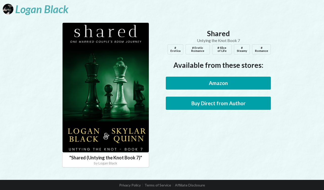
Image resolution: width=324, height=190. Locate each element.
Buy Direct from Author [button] (218, 103)
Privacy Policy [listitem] (130, 185)
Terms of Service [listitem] (158, 185)
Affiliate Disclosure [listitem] (190, 185)
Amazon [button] (218, 83)
